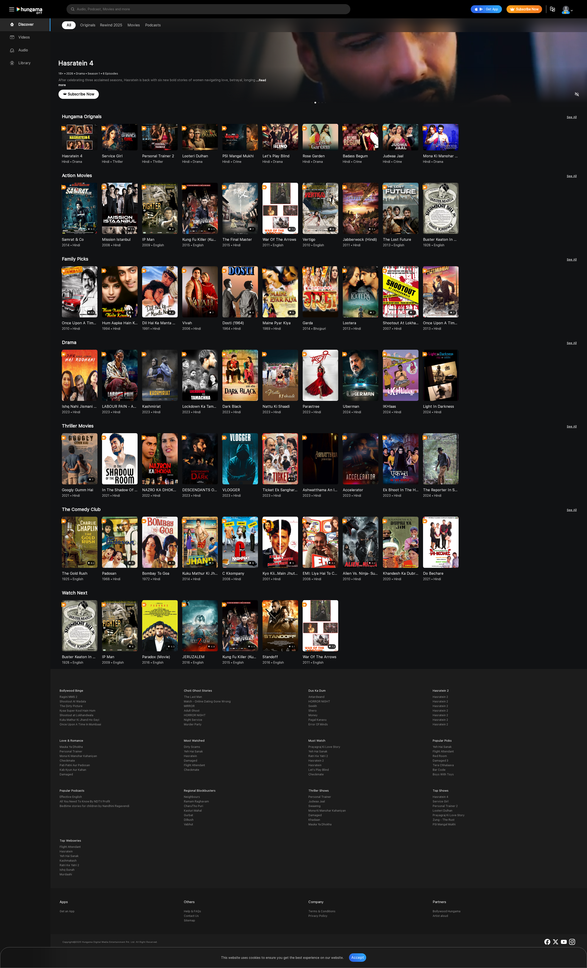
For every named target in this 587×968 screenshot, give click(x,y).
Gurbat (188, 815)
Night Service (193, 719)
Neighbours (192, 797)
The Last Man (193, 697)
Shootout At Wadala (73, 701)
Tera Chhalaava (443, 765)
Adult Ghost (191, 710)
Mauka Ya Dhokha (71, 747)
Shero (312, 710)
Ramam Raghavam (196, 801)
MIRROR (189, 706)
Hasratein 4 (440, 797)
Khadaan (314, 819)
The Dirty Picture (71, 706)
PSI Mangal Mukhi (444, 824)
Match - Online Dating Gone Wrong (207, 701)
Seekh (312, 706)
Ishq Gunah (67, 869)
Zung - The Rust (443, 819)
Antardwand (316, 697)
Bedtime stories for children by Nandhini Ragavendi (94, 806)
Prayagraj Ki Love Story (324, 747)
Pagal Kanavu (317, 719)
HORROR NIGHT (195, 715)
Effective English (71, 797)
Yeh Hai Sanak (193, 751)
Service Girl (441, 801)
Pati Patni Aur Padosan (75, 765)
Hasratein (190, 756)
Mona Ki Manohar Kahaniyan (78, 756)
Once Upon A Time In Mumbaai (80, 724)
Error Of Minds (318, 724)
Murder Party (193, 724)
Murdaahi (66, 874)
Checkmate (67, 760)
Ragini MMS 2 (68, 697)
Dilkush (189, 819)
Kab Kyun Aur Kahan (73, 769)
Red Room (440, 756)
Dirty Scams (192, 747)
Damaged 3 (440, 760)
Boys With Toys (443, 774)
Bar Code (439, 769)
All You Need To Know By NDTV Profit (85, 801)
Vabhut (188, 824)
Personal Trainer (71, 751)
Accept (357, 957)
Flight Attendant (194, 765)
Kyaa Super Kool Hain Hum (77, 710)
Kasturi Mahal (193, 810)
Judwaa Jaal (316, 801)
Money (313, 715)
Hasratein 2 (440, 697)
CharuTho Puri (193, 806)
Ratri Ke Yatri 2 (318, 756)
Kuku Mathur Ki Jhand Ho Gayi (79, 719)
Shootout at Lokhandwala (76, 715)
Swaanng (314, 806)
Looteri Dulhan (442, 810)
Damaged (66, 774)
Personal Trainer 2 (445, 806)
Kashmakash (68, 860)
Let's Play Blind (318, 769)
